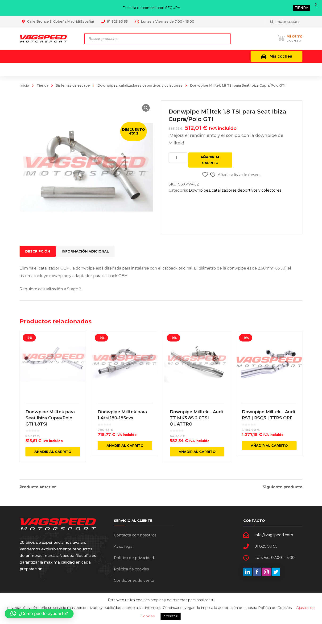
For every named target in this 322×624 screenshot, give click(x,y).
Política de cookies (131, 569)
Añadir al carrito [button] (52, 452)
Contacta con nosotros (135, 535)
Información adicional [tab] (85, 251)
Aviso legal (124, 546)
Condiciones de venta (134, 580)
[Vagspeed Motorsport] (43, 38)
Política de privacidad (134, 558)
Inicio (24, 85)
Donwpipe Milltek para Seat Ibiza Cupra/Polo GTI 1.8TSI (50, 418)
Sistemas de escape (73, 85)
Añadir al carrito (210, 160)
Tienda (42, 85)
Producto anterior (38, 487)
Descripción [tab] (37, 251)
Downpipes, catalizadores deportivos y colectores (139, 85)
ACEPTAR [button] (170, 616)
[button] (146, 108)
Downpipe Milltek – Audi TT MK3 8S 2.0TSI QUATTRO (196, 418)
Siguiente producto (282, 487)
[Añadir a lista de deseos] (79, 341)
